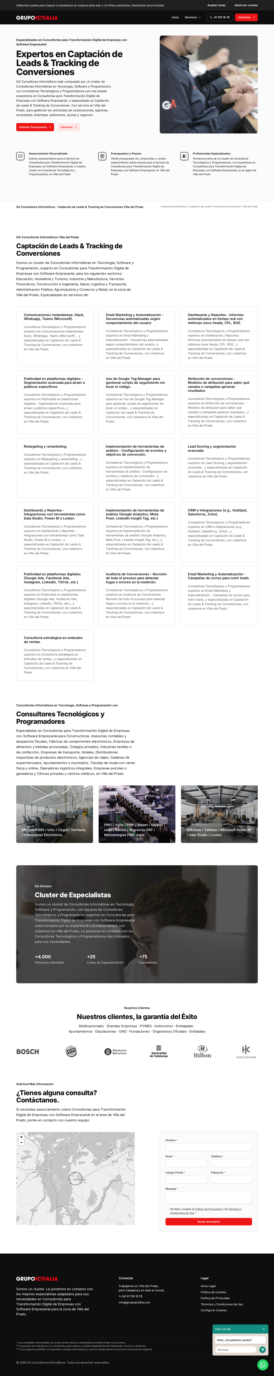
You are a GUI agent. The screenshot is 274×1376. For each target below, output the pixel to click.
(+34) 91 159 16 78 (130, 1296)
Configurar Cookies (214, 1310)
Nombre (171, 1140)
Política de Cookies (213, 1292)
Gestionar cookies (246, 5)
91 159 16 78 (222, 17)
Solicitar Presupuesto (33, 127)
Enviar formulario (209, 1221)
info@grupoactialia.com (134, 1302)
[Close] (264, 1329)
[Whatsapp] (262, 1364)
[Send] (262, 1349)
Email (170, 1156)
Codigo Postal (175, 1172)
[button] (75, 1178)
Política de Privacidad (208, 1209)
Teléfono (217, 1156)
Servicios (191, 17)
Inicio (175, 17)
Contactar (244, 17)
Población (218, 1172)
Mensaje (172, 1188)
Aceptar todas (216, 5)
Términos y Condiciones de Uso (222, 1304)
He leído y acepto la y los (206, 1210)
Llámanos (66, 127)
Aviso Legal (208, 1286)
